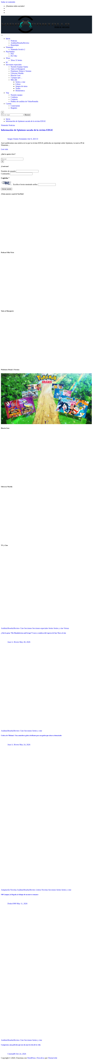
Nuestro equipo (16, 95)
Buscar (27, 115)
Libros (18, 84)
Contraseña (5, 174)
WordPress (31, 1058)
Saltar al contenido (8, 2)
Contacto (14, 99)
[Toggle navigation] (2, 35)
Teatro (18, 88)
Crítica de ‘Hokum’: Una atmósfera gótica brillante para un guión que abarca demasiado (31, 735)
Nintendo (9, 47)
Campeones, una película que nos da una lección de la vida (21, 1045)
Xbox (8, 58)
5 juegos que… (16, 78)
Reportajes (15, 45)
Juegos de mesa (21, 86)
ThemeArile (52, 1058)
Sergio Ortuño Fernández (17, 139)
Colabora (14, 97)
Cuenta (8, 104)
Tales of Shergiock (18, 69)
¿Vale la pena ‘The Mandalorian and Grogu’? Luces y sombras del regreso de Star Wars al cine (33, 633)
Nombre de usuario (8, 171)
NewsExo (40, 1058)
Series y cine (20, 82)
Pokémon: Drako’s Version (21, 71)
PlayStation (10, 52)
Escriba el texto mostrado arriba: (25, 184)
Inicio (8, 39)
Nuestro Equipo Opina (19, 67)
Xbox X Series (16, 60)
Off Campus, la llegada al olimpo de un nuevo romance (19, 894)
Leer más (4, 149)
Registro (14, 108)
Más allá (14, 80)
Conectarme (15, 106)
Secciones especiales (14, 65)
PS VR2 (14, 56)
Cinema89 (11, 1054)
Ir (2, 161)
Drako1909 (12, 904)
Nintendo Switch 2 (18, 49)
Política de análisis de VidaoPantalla (24, 101)
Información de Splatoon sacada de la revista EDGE (26, 121)
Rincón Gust (15, 75)
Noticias (14, 41)
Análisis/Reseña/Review (20, 43)
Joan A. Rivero (13, 642)
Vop (7, 93)
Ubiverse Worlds (17, 73)
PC (7, 62)
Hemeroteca (20, 91)
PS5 (12, 54)
